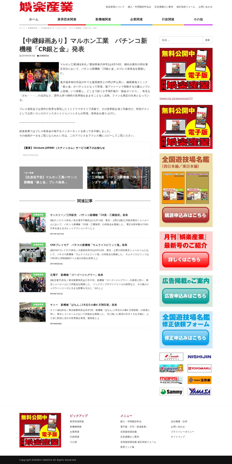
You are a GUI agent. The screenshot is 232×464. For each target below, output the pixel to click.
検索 (207, 39)
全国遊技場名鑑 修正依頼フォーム (138, 441)
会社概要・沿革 (179, 421)
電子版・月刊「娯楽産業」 (134, 426)
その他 (73, 441)
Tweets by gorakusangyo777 (176, 98)
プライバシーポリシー (182, 431)
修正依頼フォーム (186, 6)
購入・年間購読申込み (139, 6)
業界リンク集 (127, 446)
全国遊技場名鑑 (128, 431)
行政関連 (74, 436)
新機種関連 (44, 55)
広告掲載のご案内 (164, 6)
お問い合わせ (206, 6)
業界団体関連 (77, 421)
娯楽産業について (115, 6)
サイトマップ (178, 436)
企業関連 (74, 431)
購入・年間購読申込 (130, 421)
